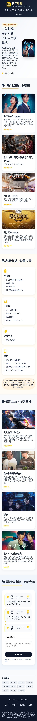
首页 (6, 10)
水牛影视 (13, 682)
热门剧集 (13, 10)
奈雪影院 (5, 690)
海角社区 (20, 686)
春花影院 (13, 690)
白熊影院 (29, 682)
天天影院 (29, 686)
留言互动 (18, 14)
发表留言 (19, 654)
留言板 (30, 705)
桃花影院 (5, 682)
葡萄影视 (21, 690)
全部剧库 (22, 705)
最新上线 (29, 10)
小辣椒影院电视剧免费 (9, 686)
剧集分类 (21, 10)
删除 (28, 598)
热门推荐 (13, 705)
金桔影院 (21, 682)
